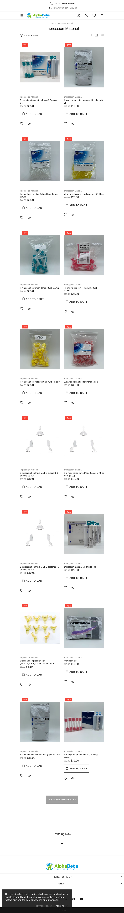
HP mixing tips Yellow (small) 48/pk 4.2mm (40, 382)
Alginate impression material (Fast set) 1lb (40, 754)
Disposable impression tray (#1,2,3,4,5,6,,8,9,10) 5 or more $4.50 (37, 662)
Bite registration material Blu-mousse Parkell (81, 756)
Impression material (73, 470)
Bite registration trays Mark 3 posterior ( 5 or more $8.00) (39, 568)
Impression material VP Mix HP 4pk (80, 567)
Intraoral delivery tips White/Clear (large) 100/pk (38, 195)
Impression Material (29, 97)
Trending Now (62, 834)
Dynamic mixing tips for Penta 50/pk (81, 382)
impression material (29, 470)
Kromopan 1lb (70, 661)
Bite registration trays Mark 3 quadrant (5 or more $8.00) (39, 474)
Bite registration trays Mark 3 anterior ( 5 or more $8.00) (84, 474)
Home (54, 23)
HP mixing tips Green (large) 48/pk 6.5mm (39, 288)
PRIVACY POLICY (43, 906)
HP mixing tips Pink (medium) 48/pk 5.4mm (80, 289)
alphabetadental (38, 15)
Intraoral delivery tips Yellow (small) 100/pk (84, 194)
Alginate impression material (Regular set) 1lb (83, 101)
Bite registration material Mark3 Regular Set (38, 101)
